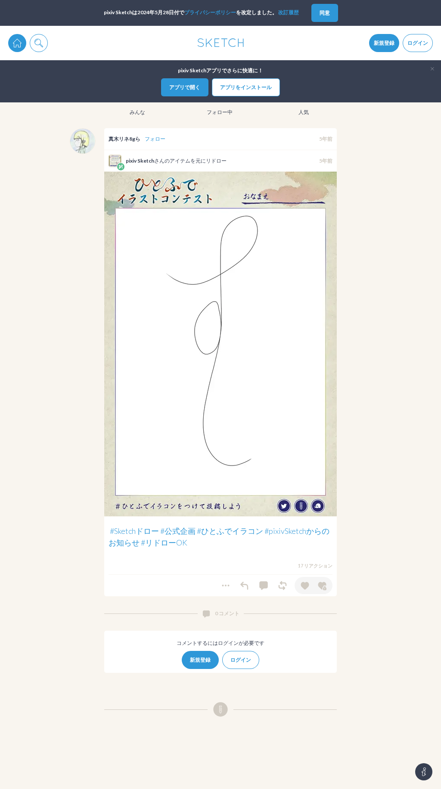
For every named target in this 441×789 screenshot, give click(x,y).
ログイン (417, 43)
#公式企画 (178, 531)
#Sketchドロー (134, 531)
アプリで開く (184, 87)
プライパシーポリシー (210, 12)
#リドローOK (164, 542)
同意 (325, 12)
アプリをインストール (246, 87)
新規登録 (384, 43)
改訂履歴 (288, 12)
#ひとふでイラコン (230, 531)
